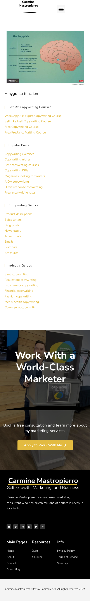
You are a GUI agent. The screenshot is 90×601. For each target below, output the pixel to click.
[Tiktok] (15, 526)
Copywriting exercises (19, 154)
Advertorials (13, 236)
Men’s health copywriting (22, 302)
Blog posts (12, 225)
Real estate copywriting (20, 280)
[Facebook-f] (42, 526)
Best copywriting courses (22, 165)
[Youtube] (9, 526)
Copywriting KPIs (16, 170)
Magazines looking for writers (25, 176)
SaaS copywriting (16, 274)
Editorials (11, 247)
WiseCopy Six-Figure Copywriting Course (33, 116)
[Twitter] (36, 526)
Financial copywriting (19, 291)
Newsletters (13, 231)
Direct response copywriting (24, 187)
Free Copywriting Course (21, 127)
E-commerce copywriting (21, 285)
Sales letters (13, 220)
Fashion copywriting (18, 296)
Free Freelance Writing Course (25, 132)
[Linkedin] (29, 526)
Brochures (11, 253)
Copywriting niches (18, 159)
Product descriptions (19, 214)
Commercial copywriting (21, 307)
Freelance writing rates (20, 192)
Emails (9, 242)
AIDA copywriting (17, 182)
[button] (61, 9)
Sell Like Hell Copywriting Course (28, 121)
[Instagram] (22, 526)
